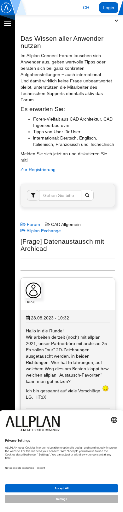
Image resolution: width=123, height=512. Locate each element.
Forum (33, 224)
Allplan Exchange (43, 230)
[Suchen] (87, 195)
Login (108, 7)
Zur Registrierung (38, 169)
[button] (86, 7)
